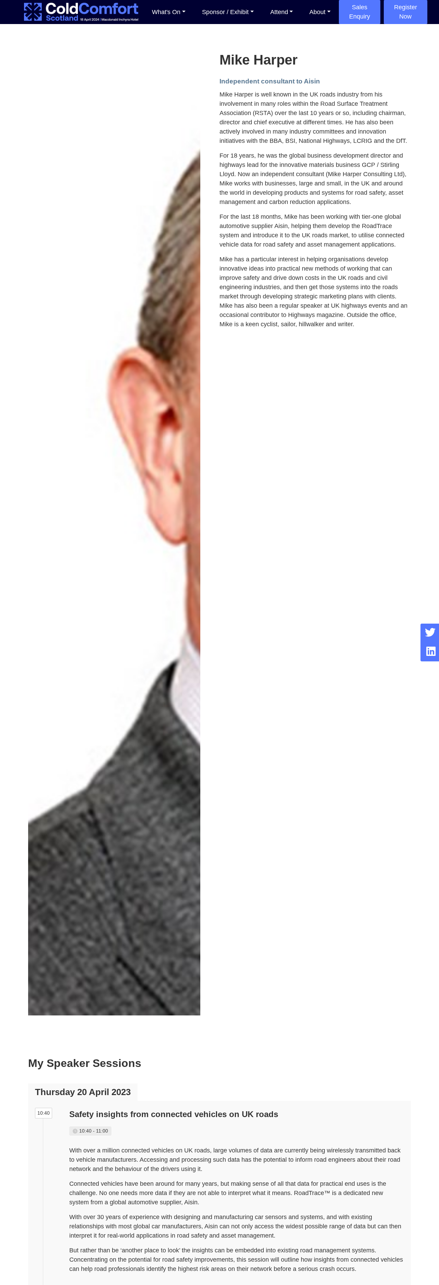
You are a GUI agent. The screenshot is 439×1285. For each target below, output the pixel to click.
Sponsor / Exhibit (225, 12)
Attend (279, 12)
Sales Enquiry (359, 12)
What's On (166, 12)
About (317, 12)
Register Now (405, 12)
